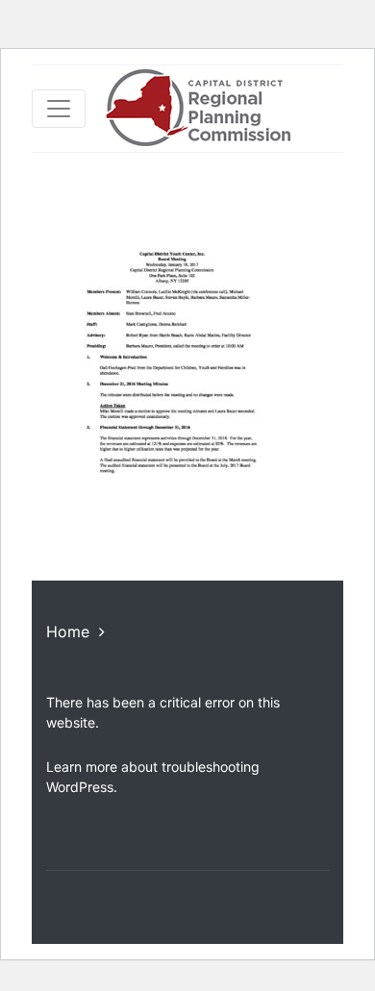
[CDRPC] (197, 108)
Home (67, 631)
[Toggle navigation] (59, 108)
